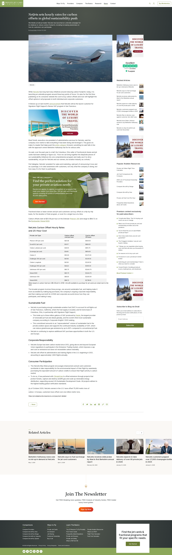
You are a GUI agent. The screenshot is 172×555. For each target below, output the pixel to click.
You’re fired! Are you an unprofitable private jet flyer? (129, 231)
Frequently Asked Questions (74, 534)
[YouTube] (30, 551)
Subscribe (130, 325)
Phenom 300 (74, 219)
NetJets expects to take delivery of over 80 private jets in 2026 (127, 104)
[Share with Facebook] (83, 404)
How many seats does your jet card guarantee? (129, 237)
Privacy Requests (52, 545)
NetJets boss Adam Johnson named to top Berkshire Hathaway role (127, 122)
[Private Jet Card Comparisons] (11, 3)
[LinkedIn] (37, 551)
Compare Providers (28, 529)
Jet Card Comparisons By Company (124, 175)
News (106, 3)
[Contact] (41, 551)
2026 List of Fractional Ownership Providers (127, 181)
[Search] (150, 3)
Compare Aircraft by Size (124, 192)
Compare (79, 3)
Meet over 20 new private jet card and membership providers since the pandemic (130, 225)
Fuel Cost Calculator (93, 536)
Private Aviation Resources (95, 529)
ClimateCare (58, 376)
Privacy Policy (42, 545)
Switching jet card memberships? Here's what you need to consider (130, 263)
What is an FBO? (92, 531)
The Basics (89, 3)
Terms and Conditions (64, 545)
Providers (70, 3)
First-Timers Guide (71, 531)
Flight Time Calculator (93, 534)
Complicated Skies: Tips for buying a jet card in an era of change (130, 219)
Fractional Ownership (53, 536)
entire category (60, 145)
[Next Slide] (141, 432)
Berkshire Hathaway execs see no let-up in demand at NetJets (127, 86)
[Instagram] (34, 551)
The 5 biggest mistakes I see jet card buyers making (129, 242)
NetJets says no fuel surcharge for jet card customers (126, 91)
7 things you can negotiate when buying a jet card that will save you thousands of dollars (130, 248)
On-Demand (50, 531)
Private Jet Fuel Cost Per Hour (126, 198)
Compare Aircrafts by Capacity (32, 536)
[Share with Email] (107, 404)
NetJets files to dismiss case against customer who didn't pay (127, 116)
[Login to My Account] (154, 3)
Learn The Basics (72, 525)
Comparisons (28, 525)
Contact (113, 3)
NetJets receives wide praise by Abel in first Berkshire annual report (127, 98)
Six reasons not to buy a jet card (128, 253)
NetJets (36, 92)
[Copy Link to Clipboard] (103, 404)
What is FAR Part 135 (72, 541)
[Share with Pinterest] (99, 404)
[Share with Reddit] (95, 404)
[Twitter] (24, 551)
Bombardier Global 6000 (40, 221)
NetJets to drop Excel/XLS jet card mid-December (126, 129)
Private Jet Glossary (72, 536)
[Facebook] (27, 551)
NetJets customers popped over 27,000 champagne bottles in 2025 (127, 110)
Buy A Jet (50, 538)
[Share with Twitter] (87, 404)
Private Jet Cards (52, 529)
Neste (78, 315)
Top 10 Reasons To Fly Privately (75, 529)
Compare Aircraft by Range (125, 186)
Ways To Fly (61, 3)
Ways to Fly (51, 525)
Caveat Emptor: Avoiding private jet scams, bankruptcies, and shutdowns (129, 268)
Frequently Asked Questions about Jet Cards (125, 204)
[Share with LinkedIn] (91, 404)
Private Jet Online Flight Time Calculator (126, 169)
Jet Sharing (50, 534)
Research (98, 3)
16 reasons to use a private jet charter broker (129, 257)
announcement (55, 104)
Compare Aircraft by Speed (31, 538)
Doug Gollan (33, 30)
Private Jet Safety (71, 538)
